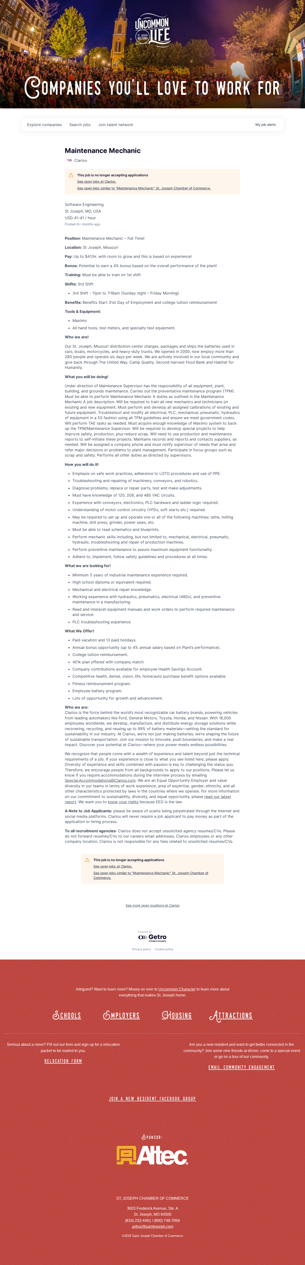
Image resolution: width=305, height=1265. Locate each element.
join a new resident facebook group (152, 1099)
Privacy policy (141, 949)
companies (44, 124)
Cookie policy (164, 949)
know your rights (123, 801)
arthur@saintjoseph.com (152, 1226)
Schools (66, 1016)
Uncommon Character (177, 989)
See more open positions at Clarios (152, 905)
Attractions (233, 1016)
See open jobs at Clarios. (96, 181)
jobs (80, 124)
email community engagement (241, 1067)
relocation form (63, 1061)
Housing (177, 1016)
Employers (121, 1016)
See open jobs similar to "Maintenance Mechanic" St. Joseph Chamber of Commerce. (144, 188)
